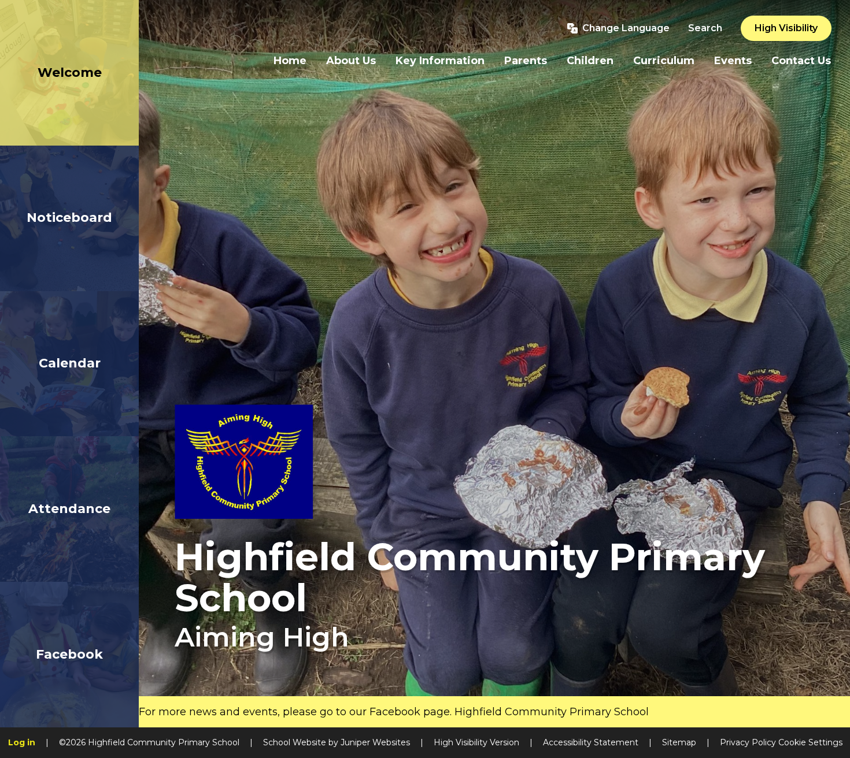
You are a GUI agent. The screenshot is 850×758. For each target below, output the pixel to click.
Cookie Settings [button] (810, 742)
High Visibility (786, 28)
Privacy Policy (748, 742)
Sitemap (679, 742)
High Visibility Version (476, 742)
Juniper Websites (375, 742)
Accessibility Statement (590, 742)
